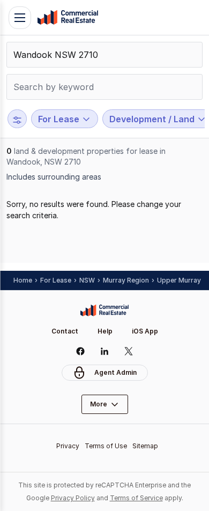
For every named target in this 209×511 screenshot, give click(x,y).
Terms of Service (136, 498)
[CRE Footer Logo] (104, 310)
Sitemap (145, 446)
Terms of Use (106, 446)
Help (105, 331)
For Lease (55, 280)
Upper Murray (179, 280)
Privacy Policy (73, 498)
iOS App (145, 331)
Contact (64, 331)
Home (22, 280)
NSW (87, 280)
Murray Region (126, 280)
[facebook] (81, 351)
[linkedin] (105, 351)
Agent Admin (115, 372)
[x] (129, 351)
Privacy (67, 446)
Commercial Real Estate (67, 17)
